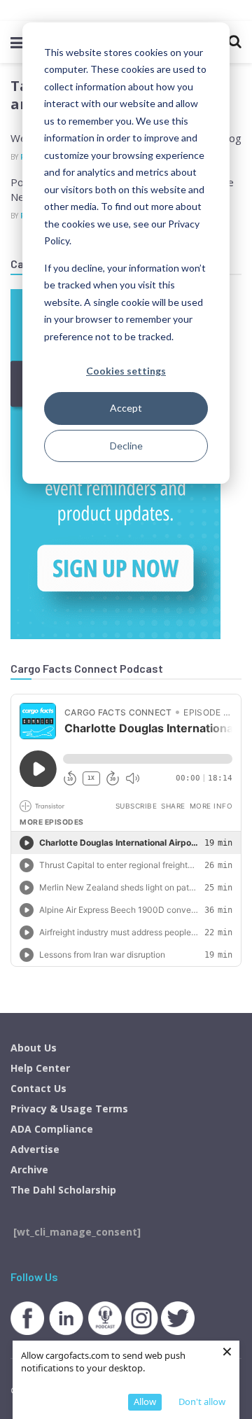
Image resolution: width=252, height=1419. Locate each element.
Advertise (34, 1149)
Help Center (40, 1068)
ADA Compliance (51, 1128)
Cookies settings (126, 371)
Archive (29, 1169)
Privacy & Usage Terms (69, 1108)
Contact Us (38, 1088)
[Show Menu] (17, 42)
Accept (126, 408)
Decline (126, 446)
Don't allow (201, 1401)
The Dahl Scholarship (63, 1189)
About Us (33, 1047)
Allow (145, 1401)
